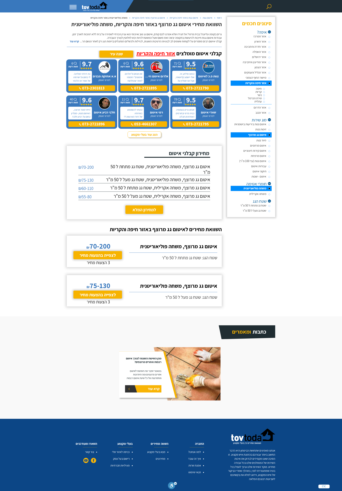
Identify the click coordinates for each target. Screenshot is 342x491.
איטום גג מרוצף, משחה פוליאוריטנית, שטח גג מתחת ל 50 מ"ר (160, 169)
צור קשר (89, 452)
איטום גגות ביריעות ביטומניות (250, 124)
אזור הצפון (260, 67)
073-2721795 (197, 124)
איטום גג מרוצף (257, 135)
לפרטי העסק (208, 80)
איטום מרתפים (258, 145)
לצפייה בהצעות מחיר (98, 255)
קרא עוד (74, 41)
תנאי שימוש (194, 472)
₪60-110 (85, 188)
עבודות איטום (258, 166)
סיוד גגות (261, 140)
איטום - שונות (259, 176)
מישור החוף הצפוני (256, 77)
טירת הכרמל (255, 98)
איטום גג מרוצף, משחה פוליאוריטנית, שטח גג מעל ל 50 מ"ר (158, 179)
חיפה (259, 88)
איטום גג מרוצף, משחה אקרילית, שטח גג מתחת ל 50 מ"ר (160, 188)
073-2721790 (197, 88)
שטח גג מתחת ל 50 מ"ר (253, 205)
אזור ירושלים (259, 57)
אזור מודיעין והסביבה (254, 62)
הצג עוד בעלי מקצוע (144, 134)
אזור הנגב (260, 113)
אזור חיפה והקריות (255, 83)
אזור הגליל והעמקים (255, 72)
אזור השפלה (259, 52)
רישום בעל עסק (121, 459)
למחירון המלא (144, 210)
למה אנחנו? (194, 452)
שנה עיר (116, 54)
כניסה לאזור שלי (121, 452)
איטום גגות (207, 17)
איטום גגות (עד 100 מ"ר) (252, 161)
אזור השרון (260, 41)
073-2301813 (93, 88)
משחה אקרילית (257, 194)
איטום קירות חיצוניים (254, 151)
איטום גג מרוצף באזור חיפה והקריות (148, 17)
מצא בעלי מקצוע (156, 452)
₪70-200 (86, 167)
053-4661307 (145, 124)
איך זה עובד (194, 459)
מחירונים (160, 459)
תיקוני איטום (259, 171)
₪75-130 (86, 180)
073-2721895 (145, 88)
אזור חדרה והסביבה (255, 47)
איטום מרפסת (258, 156)
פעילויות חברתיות (120, 465)
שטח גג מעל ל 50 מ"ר (254, 211)
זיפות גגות (260, 129)
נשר (259, 95)
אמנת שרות (194, 465)
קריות (258, 91)
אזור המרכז (259, 36)
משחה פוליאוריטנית (254, 188)
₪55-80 (85, 197)
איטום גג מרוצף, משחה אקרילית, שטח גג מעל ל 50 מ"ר (162, 196)
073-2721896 (93, 124)
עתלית (258, 101)
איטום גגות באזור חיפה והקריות (184, 17)
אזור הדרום (260, 107)
